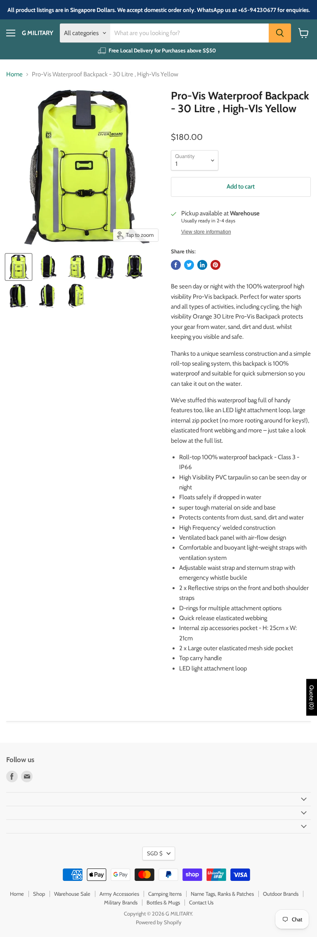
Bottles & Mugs (163, 902)
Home (14, 74)
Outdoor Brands (280, 893)
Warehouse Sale (72, 893)
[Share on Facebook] (176, 265)
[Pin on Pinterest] (215, 265)
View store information (206, 232)
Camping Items (165, 893)
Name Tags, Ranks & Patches (222, 893)
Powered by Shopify (159, 922)
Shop (39, 893)
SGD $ (155, 853)
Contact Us (201, 902)
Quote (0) (311, 697)
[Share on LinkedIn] (202, 265)
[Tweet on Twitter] (189, 265)
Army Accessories (119, 893)
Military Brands (120, 902)
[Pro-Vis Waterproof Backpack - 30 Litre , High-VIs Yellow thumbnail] (18, 267)
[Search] (280, 33)
